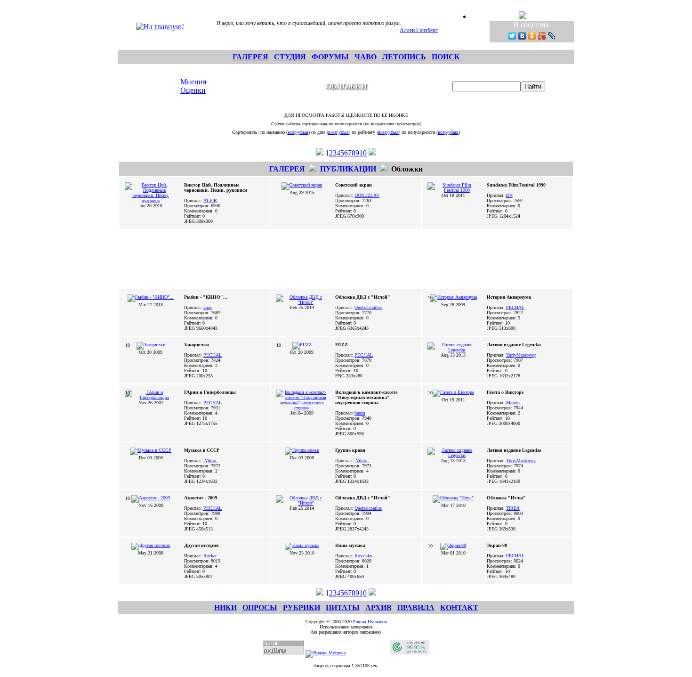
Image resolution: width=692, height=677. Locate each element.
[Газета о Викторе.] (453, 392)
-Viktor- (210, 460)
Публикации (348, 169)
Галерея (287, 169)
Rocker (210, 555)
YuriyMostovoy (521, 355)
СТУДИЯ (290, 57)
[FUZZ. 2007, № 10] (302, 344)
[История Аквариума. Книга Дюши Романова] (453, 297)
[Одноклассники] (532, 36)
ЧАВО (365, 57)
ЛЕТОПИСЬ (404, 57)
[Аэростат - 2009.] (150, 497)
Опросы (259, 608)
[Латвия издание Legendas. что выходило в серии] (453, 349)
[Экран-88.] (453, 545)
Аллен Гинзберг (419, 30)
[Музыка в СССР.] (150, 450)
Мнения (193, 82)
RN (509, 195)
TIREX (513, 508)
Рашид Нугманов (370, 621)
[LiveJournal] (552, 36)
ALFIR (210, 200)
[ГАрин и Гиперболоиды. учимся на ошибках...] (151, 397)
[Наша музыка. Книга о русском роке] (302, 545)
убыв (303, 132)
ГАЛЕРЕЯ (250, 57)
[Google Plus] (542, 36)
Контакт (459, 608)
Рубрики (301, 608)
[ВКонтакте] (522, 36)
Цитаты (343, 608)
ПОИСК (446, 57)
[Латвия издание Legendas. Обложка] (453, 455)
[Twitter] (512, 36)
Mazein (513, 402)
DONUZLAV (366, 195)
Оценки (193, 90)
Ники (225, 608)
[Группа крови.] (302, 450)
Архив (378, 608)
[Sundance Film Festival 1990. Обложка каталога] (453, 190)
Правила (416, 608)
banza (359, 413)
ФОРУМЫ (330, 57)
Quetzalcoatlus (368, 307)
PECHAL (515, 307)
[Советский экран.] (302, 185)
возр (292, 132)
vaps (207, 307)
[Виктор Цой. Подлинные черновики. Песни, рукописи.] (151, 200)
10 (363, 153)
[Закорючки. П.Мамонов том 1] (151, 344)
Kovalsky (363, 555)
